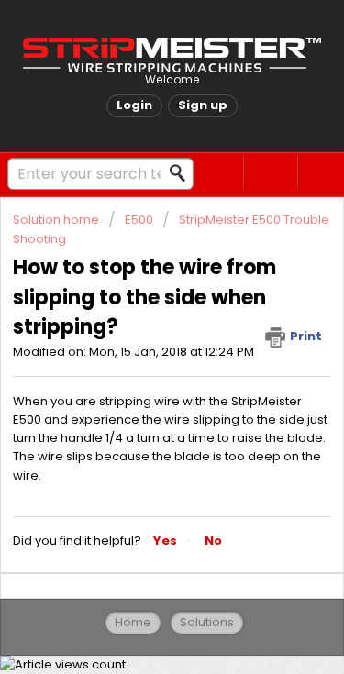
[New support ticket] (217, 172)
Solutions (207, 622)
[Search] (182, 173)
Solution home (57, 219)
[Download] (138, 318)
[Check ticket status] (270, 172)
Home (133, 622)
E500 (139, 219)
